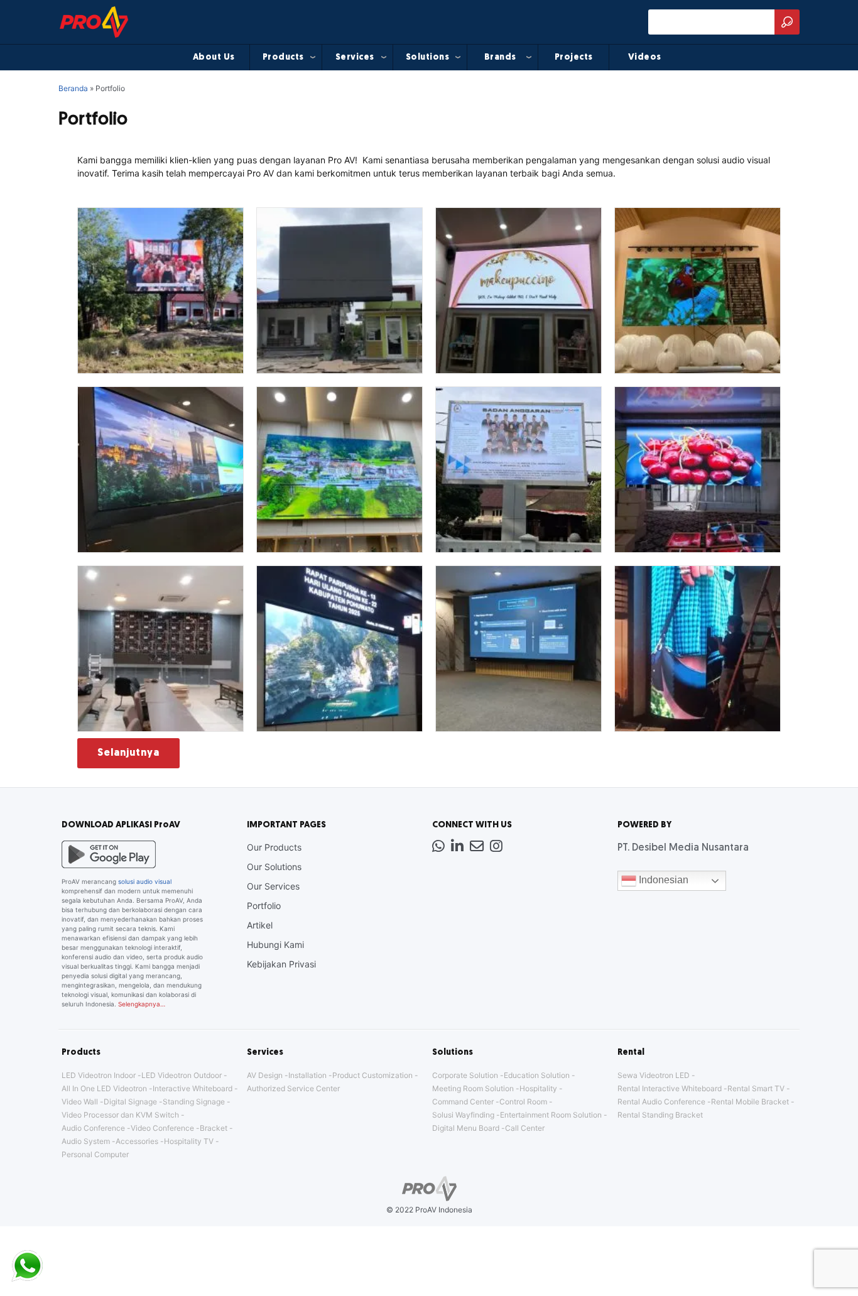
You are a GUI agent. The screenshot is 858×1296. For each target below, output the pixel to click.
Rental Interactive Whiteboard (669, 1088)
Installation (307, 1075)
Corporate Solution (465, 1075)
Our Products (274, 847)
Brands (500, 57)
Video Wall (80, 1101)
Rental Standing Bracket (660, 1114)
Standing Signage (194, 1101)
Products (283, 57)
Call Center (525, 1128)
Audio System (86, 1141)
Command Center (463, 1101)
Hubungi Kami (275, 944)
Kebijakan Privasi (281, 964)
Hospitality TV (189, 1141)
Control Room (523, 1101)
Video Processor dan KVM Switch (120, 1114)
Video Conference (162, 1128)
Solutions (428, 57)
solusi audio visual (144, 881)
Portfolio (264, 905)
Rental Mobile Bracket (750, 1101)
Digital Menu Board (465, 1128)
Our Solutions (274, 866)
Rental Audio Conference (661, 1101)
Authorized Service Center (293, 1088)
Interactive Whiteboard (192, 1088)
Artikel (260, 925)
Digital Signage (130, 1101)
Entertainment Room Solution (551, 1114)
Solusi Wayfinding (463, 1114)
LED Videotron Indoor (99, 1075)
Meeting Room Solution (473, 1088)
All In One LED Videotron (104, 1088)
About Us (214, 57)
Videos (644, 57)
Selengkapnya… (141, 1004)
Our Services (273, 886)
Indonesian (662, 879)
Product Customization (372, 1075)
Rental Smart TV (756, 1088)
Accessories (137, 1141)
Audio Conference (93, 1128)
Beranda (73, 88)
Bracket (213, 1128)
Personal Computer (95, 1154)
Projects (574, 57)
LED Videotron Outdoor (181, 1075)
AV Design (265, 1075)
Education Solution (537, 1075)
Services (354, 57)
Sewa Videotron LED (653, 1075)
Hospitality (538, 1088)
